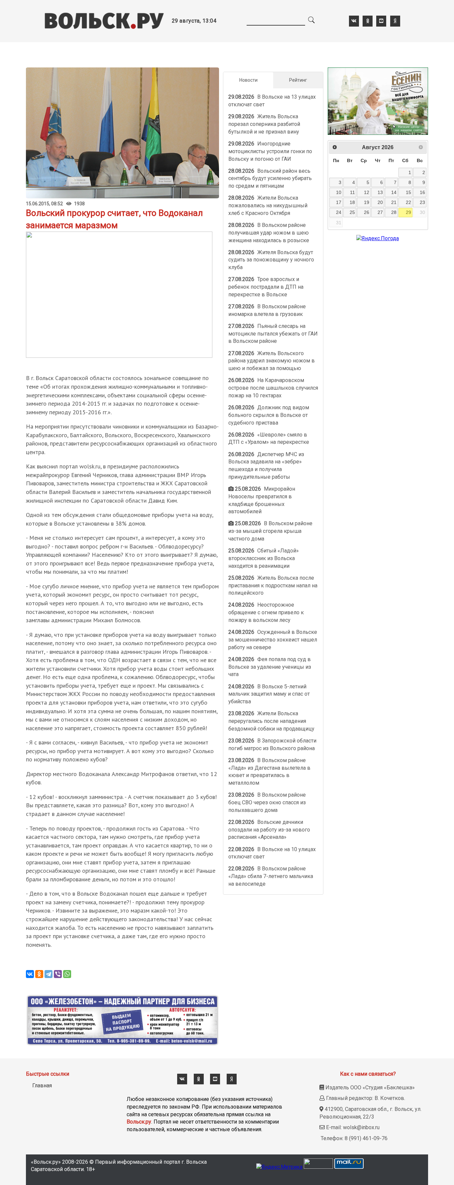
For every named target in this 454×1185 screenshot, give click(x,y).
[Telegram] (49, 974)
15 (408, 192)
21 (394, 202)
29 (408, 212)
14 (394, 192)
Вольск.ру (139, 1122)
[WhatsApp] (67, 974)
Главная (42, 1085)
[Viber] (58, 974)
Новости (248, 80)
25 (352, 212)
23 (422, 202)
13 (380, 192)
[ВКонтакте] (30, 974)
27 (380, 212)
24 (338, 212)
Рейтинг (298, 80)
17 (338, 202)
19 (366, 202)
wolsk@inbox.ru (361, 1127)
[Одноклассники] (39, 974)
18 (352, 202)
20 (380, 202)
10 (338, 192)
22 (408, 202)
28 (394, 212)
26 (366, 212)
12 (366, 192)
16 (422, 192)
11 (352, 192)
